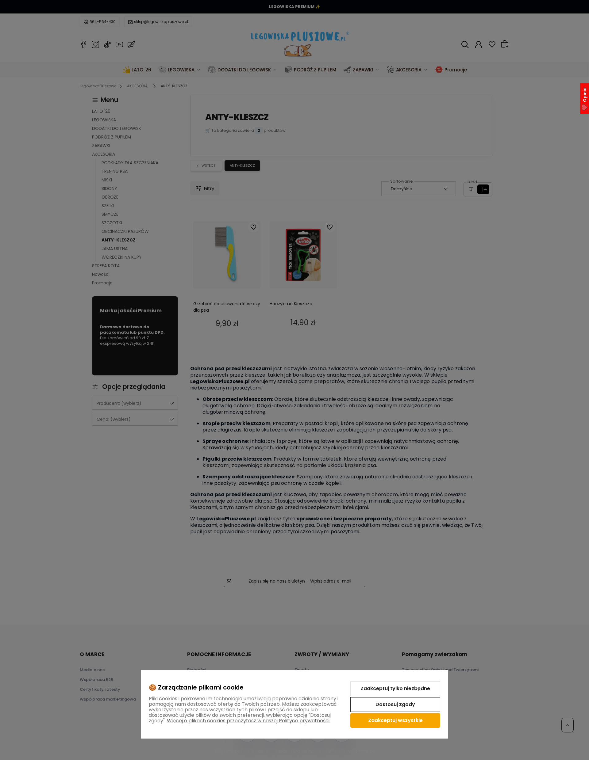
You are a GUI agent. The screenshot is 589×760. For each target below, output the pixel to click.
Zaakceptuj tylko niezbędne (395, 688)
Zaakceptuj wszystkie (395, 720)
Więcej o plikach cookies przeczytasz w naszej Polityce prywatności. (248, 720)
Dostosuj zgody (395, 704)
